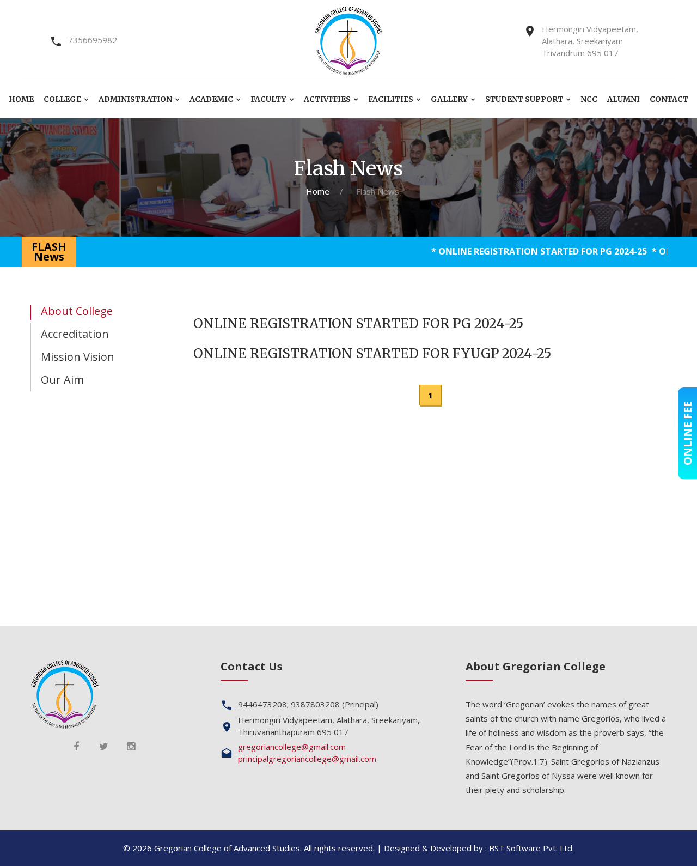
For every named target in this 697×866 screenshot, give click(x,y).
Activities (327, 99)
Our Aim (62, 379)
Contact (669, 99)
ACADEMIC (211, 99)
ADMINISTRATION (135, 99)
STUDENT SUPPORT (524, 99)
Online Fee (687, 433)
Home (21, 99)
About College (77, 311)
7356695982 (92, 39)
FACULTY (268, 99)
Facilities (390, 99)
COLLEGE (62, 99)
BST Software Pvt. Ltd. (531, 848)
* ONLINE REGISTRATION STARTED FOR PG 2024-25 (518, 251)
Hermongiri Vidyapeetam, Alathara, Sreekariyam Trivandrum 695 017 (590, 40)
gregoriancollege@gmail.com (292, 746)
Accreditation (75, 333)
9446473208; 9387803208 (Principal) (308, 704)
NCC (588, 99)
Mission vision (77, 356)
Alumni (623, 99)
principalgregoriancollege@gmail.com (307, 758)
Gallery (449, 99)
